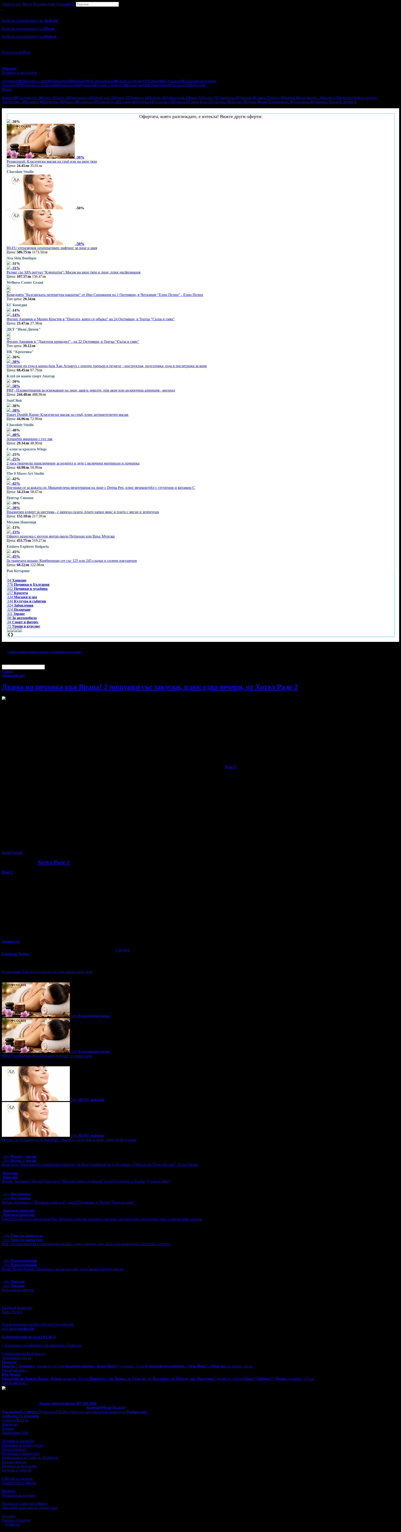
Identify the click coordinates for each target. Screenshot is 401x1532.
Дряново (246, 98)
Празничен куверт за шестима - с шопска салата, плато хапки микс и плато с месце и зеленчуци (83, 512)
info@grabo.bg (63, 1403)
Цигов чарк (103, 98)
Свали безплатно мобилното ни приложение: (38, 1324)
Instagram (24, 1308)
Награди (8, 1516)
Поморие (138, 98)
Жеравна (330, 98)
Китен (62, 98)
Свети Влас (200, 102)
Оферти (12, 4)
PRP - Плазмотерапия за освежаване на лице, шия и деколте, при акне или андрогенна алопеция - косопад (91, 390)
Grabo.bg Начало (15, 1420)
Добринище (177, 98)
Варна (122, 98)
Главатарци (227, 98)
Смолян (348, 102)
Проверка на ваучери (18, 1495)
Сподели (123, 950)
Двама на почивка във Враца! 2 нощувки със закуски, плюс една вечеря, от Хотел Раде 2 (150, 687)
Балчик (252, 102)
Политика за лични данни (22, 1445)
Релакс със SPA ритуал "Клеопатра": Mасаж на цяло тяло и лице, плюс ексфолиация (73, 272)
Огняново (163, 102)
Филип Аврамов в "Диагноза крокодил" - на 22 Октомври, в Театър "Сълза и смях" (73, 342)
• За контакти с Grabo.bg (62, 1345)
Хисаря (127, 102)
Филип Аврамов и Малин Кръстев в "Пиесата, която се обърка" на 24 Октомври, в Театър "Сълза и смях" (91, 319)
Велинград (53, 102)
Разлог (210, 98)
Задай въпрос (12, 852)
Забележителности (16, 1358)
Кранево (237, 102)
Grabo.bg (12, 1524)
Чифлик (156, 98)
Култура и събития (16, 1470)
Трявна (181, 102)
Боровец (34, 102)
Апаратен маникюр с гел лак (29, 439)
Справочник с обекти (19, 1483)
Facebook (9, 1308)
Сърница (220, 102)
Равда (196, 98)
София (261, 98)
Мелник (290, 98)
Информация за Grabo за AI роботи (30, 1458)
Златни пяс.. (14, 102)
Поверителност (14, 1449)
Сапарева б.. (281, 102)
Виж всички (366, 98)
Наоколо (9, 1362)
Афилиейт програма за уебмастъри (29, 1508)
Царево (275, 98)
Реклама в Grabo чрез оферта (24, 1504)
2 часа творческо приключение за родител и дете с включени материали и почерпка (73, 463)
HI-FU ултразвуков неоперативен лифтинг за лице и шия (52, 248)
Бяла (336, 102)
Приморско (108, 102)
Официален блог (15, 1433)
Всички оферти (14, 1462)
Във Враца (11, 1374)
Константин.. (310, 98)
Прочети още (12, 884)
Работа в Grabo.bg (16, 1520)
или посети (18, 1329)
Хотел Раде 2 (53, 862)
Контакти (9, 1424)
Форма (44, 1403)
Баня (264, 102)
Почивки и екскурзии (19, 1466)
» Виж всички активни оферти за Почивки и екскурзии (44, 652)
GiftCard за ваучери (17, 1479)
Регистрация (12, 52)
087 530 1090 (86, 1403)
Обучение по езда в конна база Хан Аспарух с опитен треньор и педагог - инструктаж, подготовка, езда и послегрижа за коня (107, 366)
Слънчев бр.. (29, 98)
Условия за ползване (18, 1441)
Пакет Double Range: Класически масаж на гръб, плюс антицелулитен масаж (67, 415)
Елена (48, 98)
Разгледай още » (14, 1370)
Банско (9, 98)
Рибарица (322, 102)
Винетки (9, 1491)
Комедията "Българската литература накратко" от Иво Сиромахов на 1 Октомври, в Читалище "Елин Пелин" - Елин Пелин (105, 295)
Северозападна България (23, 1354)
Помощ (7, 1428)
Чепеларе (347, 98)
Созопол (87, 102)
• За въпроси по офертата (22, 1345)
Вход (27, 52)
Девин (71, 102)
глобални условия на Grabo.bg (58, 845)
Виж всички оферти (18, 1290)
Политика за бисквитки (20, 1454)
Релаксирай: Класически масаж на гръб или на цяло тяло (52, 161)
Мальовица (302, 102)
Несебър (144, 102)
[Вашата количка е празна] (2, 9)
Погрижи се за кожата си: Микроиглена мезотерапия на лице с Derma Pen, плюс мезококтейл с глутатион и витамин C (101, 488)
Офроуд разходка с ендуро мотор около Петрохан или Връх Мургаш (61, 536)
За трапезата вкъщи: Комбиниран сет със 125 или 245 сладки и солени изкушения (72, 561)
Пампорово (80, 98)
